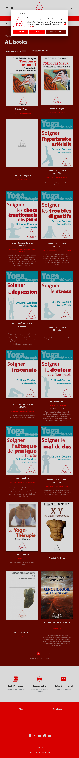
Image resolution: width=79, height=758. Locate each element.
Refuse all (37, 31)
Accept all (20, 31)
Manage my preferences (56, 31)
